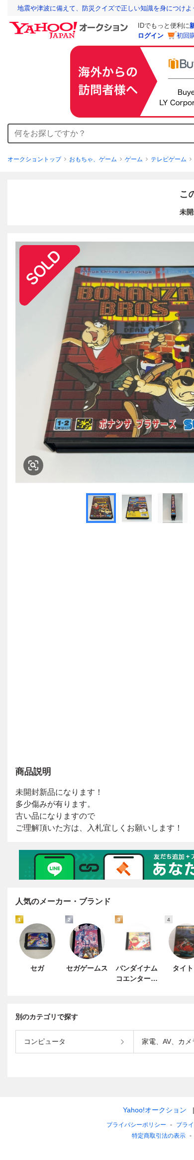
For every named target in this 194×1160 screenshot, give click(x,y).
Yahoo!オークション (155, 1110)
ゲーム (134, 159)
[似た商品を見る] (33, 465)
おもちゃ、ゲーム (93, 159)
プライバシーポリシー (136, 1124)
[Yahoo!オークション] (70, 24)
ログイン (151, 35)
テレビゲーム (169, 159)
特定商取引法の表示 (159, 1135)
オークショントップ (34, 159)
